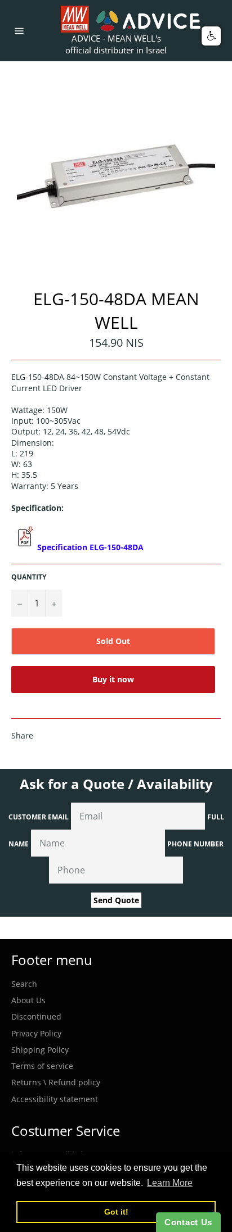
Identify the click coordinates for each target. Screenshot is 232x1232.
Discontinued (36, 1016)
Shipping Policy (40, 1049)
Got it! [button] (116, 1211)
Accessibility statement (54, 1099)
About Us (28, 1000)
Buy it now (113, 679)
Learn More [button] (170, 1183)
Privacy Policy (36, 1033)
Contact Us (188, 1222)
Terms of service (42, 1066)
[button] (211, 36)
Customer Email (38, 817)
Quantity (28, 577)
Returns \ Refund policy (55, 1082)
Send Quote (116, 900)
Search (24, 984)
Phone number (195, 844)
